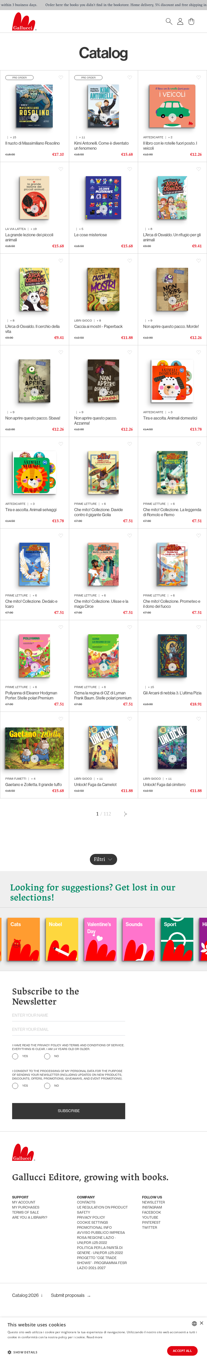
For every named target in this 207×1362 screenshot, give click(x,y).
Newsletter (153, 1202)
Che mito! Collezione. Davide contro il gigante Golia (98, 512)
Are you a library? (29, 1218)
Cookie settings (92, 1223)
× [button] (201, 1323)
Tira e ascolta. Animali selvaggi (31, 509)
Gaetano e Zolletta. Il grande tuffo (33, 784)
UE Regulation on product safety (102, 1210)
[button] (22, 1352)
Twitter (149, 1228)
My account (23, 1202)
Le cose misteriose (90, 234)
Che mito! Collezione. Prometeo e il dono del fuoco (171, 604)
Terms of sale (25, 1213)
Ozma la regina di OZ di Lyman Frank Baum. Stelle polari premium (103, 695)
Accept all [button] (182, 1351)
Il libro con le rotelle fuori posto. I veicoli (170, 146)
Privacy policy (91, 1218)
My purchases (25, 1208)
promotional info (94, 1228)
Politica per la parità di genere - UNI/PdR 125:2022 (100, 1250)
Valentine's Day (70, 927)
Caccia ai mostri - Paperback (98, 326)
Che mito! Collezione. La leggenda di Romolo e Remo (172, 512)
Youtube (150, 1218)
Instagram (152, 1208)
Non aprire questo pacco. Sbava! (32, 418)
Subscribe (69, 1111)
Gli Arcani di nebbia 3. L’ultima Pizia (172, 692)
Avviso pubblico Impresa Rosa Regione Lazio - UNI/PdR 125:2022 (101, 1238)
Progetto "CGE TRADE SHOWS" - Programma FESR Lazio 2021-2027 (102, 1263)
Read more (95, 1337)
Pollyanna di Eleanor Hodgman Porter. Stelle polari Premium (31, 695)
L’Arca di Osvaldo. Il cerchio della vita (32, 329)
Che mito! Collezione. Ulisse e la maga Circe (101, 604)
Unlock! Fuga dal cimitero (164, 784)
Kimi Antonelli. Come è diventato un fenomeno (101, 146)
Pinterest (151, 1223)
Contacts (86, 1202)
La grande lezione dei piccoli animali (29, 237)
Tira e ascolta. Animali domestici (170, 418)
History (181, 924)
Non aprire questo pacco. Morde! (171, 326)
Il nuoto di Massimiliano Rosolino (32, 143)
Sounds (105, 924)
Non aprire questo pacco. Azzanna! (95, 420)
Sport (141, 924)
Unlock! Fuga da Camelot (95, 784)
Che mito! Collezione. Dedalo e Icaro (31, 604)
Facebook (151, 1213)
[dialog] (103, 1339)
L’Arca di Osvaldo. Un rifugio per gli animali (172, 237)
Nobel (26, 924)
